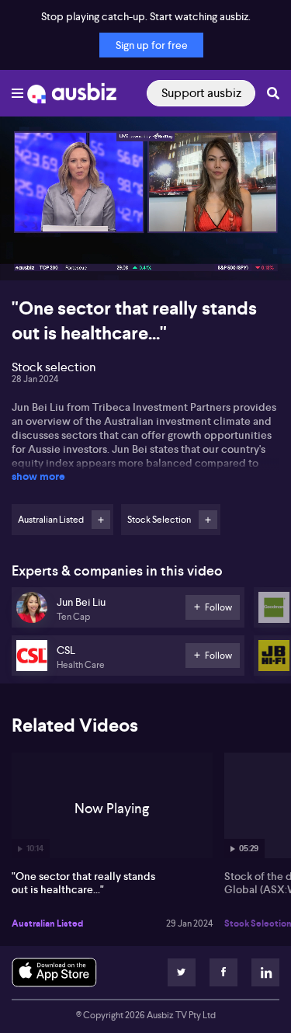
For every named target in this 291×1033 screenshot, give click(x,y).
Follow (101, 519)
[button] (28, 252)
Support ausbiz (201, 93)
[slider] (145, 224)
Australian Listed (47, 923)
